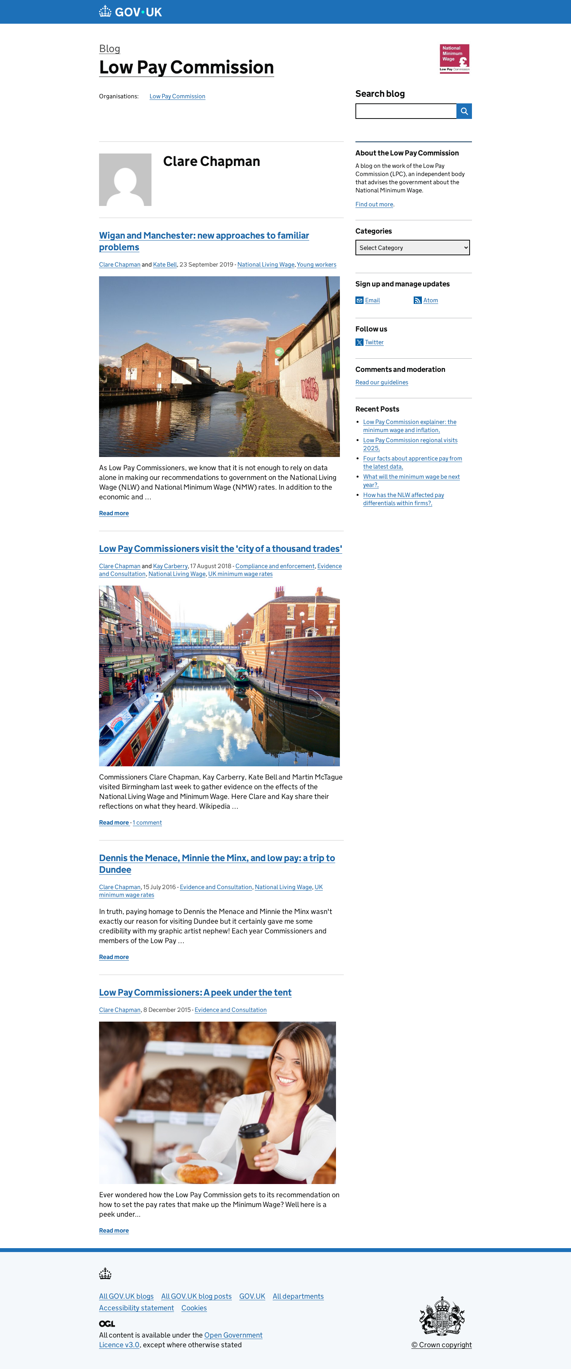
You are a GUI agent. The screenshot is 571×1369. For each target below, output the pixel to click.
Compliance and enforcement (275, 566)
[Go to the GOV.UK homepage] (130, 12)
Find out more (374, 204)
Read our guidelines (381, 382)
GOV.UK (252, 1296)
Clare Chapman (120, 264)
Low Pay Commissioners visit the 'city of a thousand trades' (220, 548)
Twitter (374, 342)
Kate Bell (165, 264)
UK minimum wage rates (240, 573)
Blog (109, 48)
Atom (430, 300)
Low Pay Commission (186, 67)
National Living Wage (265, 264)
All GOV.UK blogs (126, 1296)
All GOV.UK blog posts (196, 1296)
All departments (298, 1296)
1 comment (147, 822)
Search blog (380, 93)
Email (372, 300)
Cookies (194, 1307)
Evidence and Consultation (216, 887)
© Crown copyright (441, 1344)
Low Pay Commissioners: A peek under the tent (195, 992)
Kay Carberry (170, 566)
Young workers (316, 264)
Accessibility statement (136, 1307)
